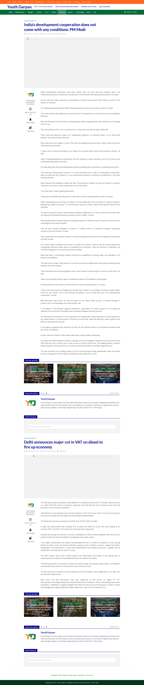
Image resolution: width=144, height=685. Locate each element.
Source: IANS (41, 368)
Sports (70, 12)
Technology (80, 12)
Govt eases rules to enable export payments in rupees (72, 374)
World (14, 2)
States (39, 12)
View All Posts (114, 393)
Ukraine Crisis (67, 2)
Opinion (58, 2)
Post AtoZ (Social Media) (43, 7)
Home (11, 12)
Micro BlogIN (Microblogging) (66, 7)
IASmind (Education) (88, 7)
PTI (35, 21)
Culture (27, 2)
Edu (32, 2)
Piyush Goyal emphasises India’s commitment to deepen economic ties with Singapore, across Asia (38, 373)
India (8, 2)
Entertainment (39, 2)
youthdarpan (31, 102)
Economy (62, 12)
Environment (50, 2)
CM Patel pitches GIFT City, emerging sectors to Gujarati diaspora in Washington (105, 373)
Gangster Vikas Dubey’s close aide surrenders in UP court (72, 675)
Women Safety (86, 2)
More (88, 12)
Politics (54, 12)
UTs (46, 12)
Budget (30, 12)
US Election (76, 2)
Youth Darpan (19, 6)
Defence (20, 2)
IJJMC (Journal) (104, 7)
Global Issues (19, 12)
